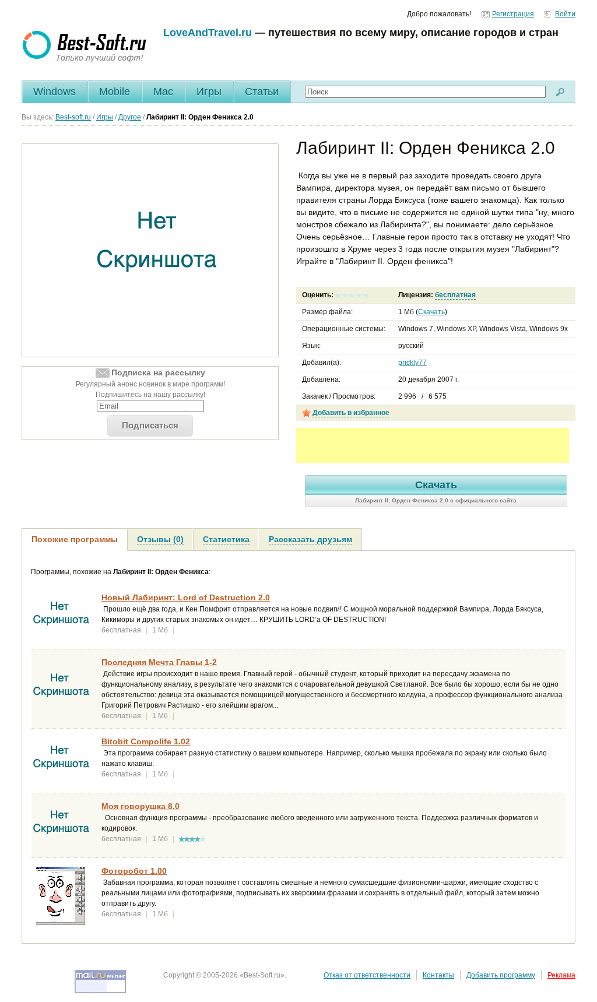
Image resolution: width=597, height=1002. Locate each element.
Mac (163, 91)
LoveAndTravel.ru (207, 32)
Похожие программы (74, 539)
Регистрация (513, 14)
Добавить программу (500, 975)
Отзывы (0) (160, 539)
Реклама (561, 975)
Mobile (114, 91)
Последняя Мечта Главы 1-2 (159, 662)
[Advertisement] (432, 445)
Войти (565, 14)
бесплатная (455, 295)
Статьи (262, 91)
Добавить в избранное (350, 413)
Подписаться (150, 425)
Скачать (431, 312)
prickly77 (412, 362)
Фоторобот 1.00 (134, 871)
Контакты (438, 975)
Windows (54, 91)
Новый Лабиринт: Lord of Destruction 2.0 (185, 597)
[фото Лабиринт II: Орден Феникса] (157, 251)
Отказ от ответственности (367, 975)
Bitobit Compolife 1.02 (145, 741)
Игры (209, 91)
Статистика (226, 539)
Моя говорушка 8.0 (140, 806)
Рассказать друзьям (310, 539)
